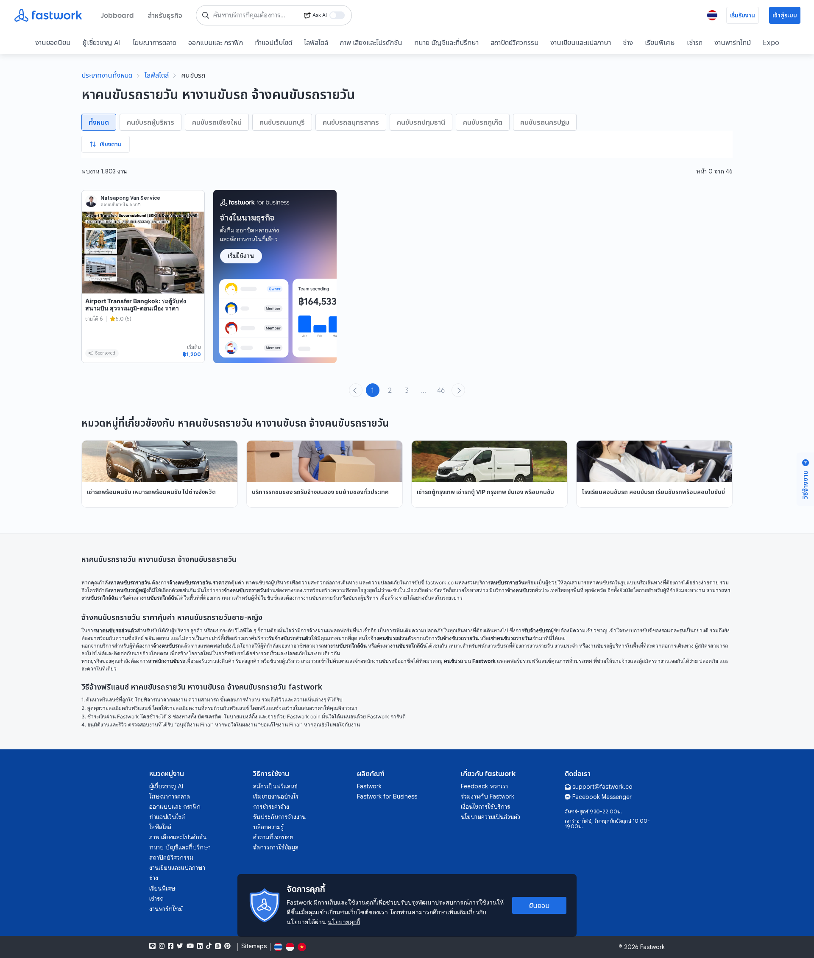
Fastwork (369, 786)
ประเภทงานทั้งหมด (106, 75)
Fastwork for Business (387, 796)
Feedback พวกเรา (484, 786)
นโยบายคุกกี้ (344, 921)
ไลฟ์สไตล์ (316, 42)
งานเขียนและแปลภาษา (580, 42)
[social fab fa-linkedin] (200, 946)
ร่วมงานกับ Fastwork (487, 796)
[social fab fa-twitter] (180, 946)
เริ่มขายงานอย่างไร (275, 796)
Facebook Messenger (602, 796)
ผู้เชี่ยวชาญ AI (101, 42)
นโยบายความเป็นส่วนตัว (490, 816)
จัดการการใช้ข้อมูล (275, 847)
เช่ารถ (694, 42)
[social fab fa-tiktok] (209, 946)
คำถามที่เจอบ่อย (273, 837)
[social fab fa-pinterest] (227, 946)
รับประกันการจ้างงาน (279, 816)
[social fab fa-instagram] (161, 946)
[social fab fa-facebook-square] (170, 946)
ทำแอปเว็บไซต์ (273, 42)
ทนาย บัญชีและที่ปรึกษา (446, 42)
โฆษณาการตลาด (154, 42)
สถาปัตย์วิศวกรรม (514, 42)
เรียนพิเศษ (660, 42)
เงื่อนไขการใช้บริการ (485, 806)
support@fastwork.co (602, 786)
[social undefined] (218, 946)
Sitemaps (254, 946)
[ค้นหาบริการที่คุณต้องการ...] (205, 15)
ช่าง (628, 42)
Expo (771, 42)
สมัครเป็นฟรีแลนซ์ (275, 786)
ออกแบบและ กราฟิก (215, 42)
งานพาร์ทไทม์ (732, 42)
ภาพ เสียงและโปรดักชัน (371, 42)
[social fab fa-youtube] (190, 946)
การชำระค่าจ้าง (271, 806)
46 (441, 390)
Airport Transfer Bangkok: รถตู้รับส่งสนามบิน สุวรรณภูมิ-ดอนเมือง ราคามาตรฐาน (135, 308)
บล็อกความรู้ (268, 827)
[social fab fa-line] (152, 946)
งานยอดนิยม (52, 42)
